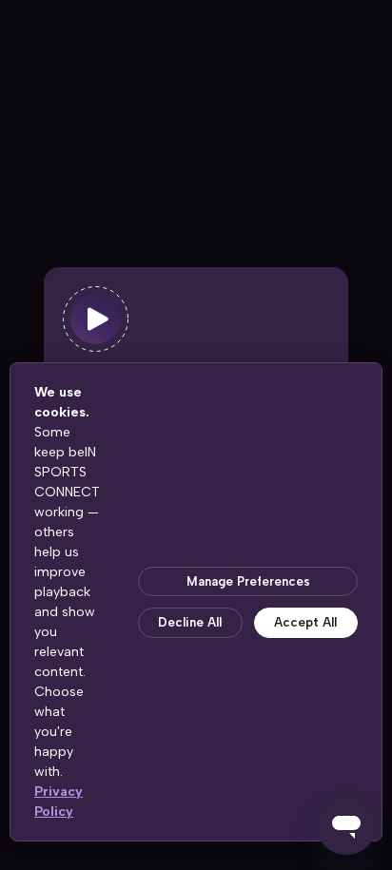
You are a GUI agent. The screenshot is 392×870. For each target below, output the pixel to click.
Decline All (190, 622)
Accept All (305, 622)
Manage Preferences (248, 581)
